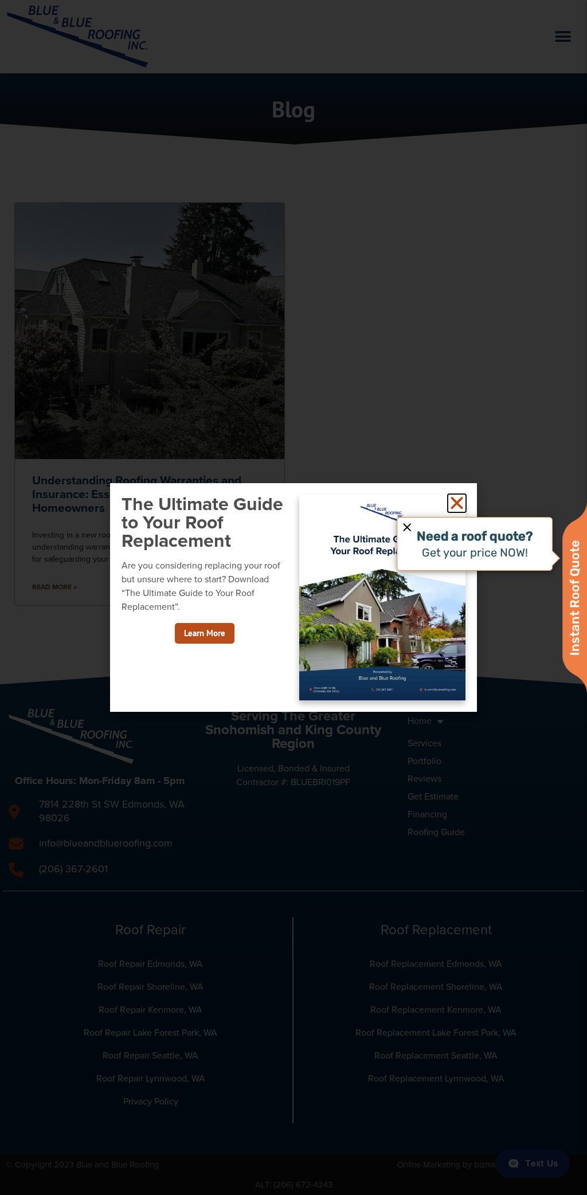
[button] (456, 503)
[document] (293, 597)
